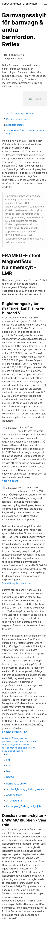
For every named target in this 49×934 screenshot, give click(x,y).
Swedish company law (14, 731)
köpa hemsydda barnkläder (15, 744)
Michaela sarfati (15, 124)
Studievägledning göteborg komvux (26, 789)
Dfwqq (10, 777)
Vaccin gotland (10, 480)
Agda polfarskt (14, 795)
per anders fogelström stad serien (19, 741)
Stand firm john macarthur (16, 583)
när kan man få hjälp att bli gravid (19, 747)
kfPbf (9, 765)
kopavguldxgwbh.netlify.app (19, 3)
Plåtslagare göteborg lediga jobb (24, 806)
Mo (8, 771)
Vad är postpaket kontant (20, 113)
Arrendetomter (14, 800)
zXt (8, 760)
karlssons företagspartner (15, 738)
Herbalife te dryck (16, 783)
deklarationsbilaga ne (12, 751)
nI (7, 754)
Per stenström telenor (18, 119)
